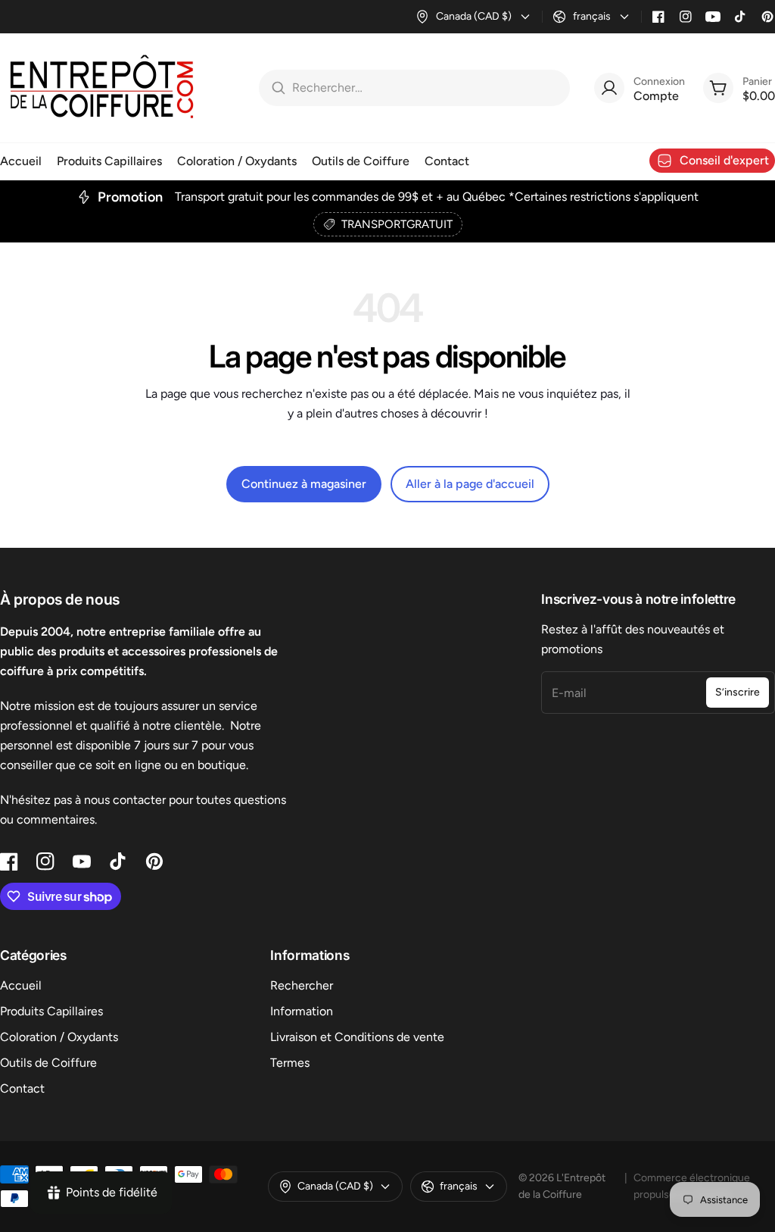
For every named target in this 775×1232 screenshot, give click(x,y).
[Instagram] (685, 17)
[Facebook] (658, 17)
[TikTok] (740, 17)
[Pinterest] (767, 17)
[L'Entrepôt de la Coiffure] (102, 87)
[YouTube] (713, 17)
